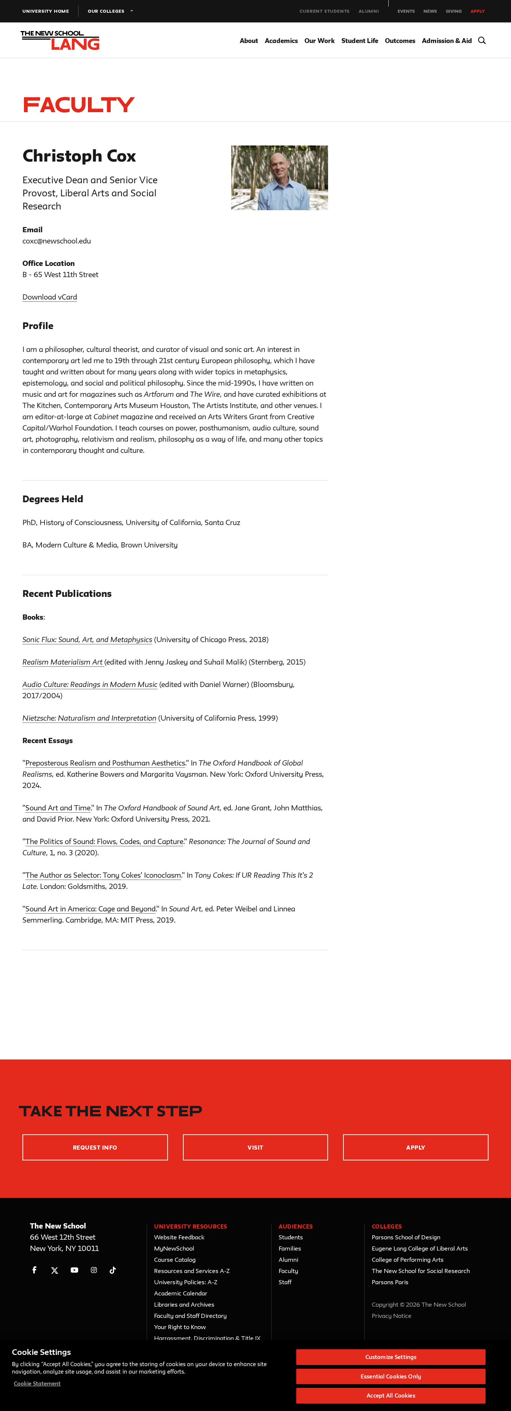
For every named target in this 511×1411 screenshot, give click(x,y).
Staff (285, 1282)
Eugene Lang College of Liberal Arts (420, 1248)
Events (406, 11)
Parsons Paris (390, 1282)
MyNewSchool (174, 1248)
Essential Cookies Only (391, 1376)
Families (290, 1248)
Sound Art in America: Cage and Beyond (90, 909)
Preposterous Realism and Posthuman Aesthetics (105, 763)
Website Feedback (179, 1237)
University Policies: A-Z (185, 1282)
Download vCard (49, 297)
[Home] (66, 40)
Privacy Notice (391, 1315)
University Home (45, 11)
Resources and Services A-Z (192, 1270)
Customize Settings (390, 1357)
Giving (454, 11)
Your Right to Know (180, 1326)
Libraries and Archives (184, 1304)
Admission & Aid (447, 40)
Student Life (360, 40)
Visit (255, 1147)
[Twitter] (54, 1270)
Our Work (320, 40)
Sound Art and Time (58, 808)
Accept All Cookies (391, 1395)
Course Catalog (175, 1259)
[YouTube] (74, 1270)
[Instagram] (94, 1270)
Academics (281, 40)
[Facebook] (34, 1270)
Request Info (95, 1147)
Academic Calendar (180, 1293)
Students (291, 1237)
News (430, 11)
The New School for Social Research (421, 1270)
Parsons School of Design (406, 1237)
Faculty (288, 1270)
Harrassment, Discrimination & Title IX (207, 1338)
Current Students (325, 11)
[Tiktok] (112, 1270)
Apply (478, 11)
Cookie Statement (37, 1383)
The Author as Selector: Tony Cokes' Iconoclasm (103, 875)
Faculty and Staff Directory (190, 1315)
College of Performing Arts (408, 1259)
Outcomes (400, 40)
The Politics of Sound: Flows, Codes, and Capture (104, 841)
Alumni (369, 11)
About (249, 40)
